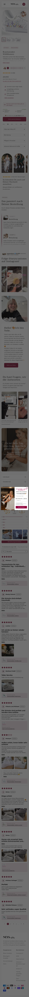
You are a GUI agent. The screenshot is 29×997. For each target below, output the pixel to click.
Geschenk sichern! (21, 507)
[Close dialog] (27, 488)
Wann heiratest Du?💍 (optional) (21, 498)
